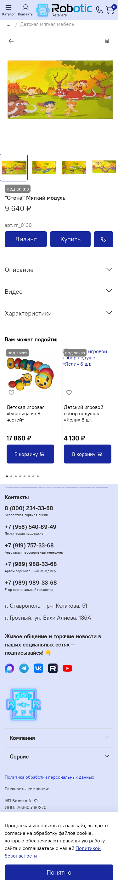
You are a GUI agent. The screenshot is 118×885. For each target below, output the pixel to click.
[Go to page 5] (24, 476)
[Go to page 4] (20, 476)
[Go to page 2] (11, 476)
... (8, 24)
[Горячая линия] (100, 10)
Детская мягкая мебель (47, 24)
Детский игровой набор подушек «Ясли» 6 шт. (83, 413)
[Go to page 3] (16, 476)
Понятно (59, 872)
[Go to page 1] (7, 476)
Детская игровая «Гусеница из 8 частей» (26, 413)
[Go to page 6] (29, 476)
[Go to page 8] (38, 476)
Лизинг (26, 239)
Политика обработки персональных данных (49, 777)
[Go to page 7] (33, 476)
